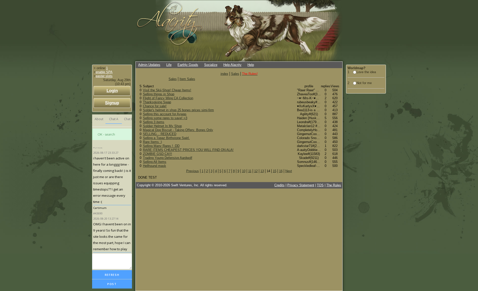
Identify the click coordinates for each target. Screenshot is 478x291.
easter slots (104, 76)
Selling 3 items (153, 122)
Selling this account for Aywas (164, 114)
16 (281, 171)
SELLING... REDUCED (159, 134)
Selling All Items (154, 162)
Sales (235, 74)
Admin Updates (149, 65)
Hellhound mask (154, 166)
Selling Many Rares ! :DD (161, 146)
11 (249, 171)
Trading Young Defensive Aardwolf (167, 158)
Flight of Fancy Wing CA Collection (168, 98)
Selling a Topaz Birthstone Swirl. (166, 138)
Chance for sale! (155, 106)
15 (274, 171)
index (224, 74)
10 (243, 171)
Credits (279, 185)
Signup (112, 102)
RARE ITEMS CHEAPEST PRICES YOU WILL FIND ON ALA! (188, 150)
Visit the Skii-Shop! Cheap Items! (167, 90)
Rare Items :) (152, 142)
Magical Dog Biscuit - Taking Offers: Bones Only (178, 130)
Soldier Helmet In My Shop (162, 126)
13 (262, 171)
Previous (192, 171)
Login (112, 90)
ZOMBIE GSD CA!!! (157, 154)
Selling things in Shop (158, 94)
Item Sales (187, 79)
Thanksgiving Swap (157, 102)
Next (288, 171)
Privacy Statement (300, 185)
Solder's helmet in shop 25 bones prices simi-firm (178, 110)
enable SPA (104, 72)
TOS (320, 185)
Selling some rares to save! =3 (165, 118)
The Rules (333, 185)
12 (256, 171)
